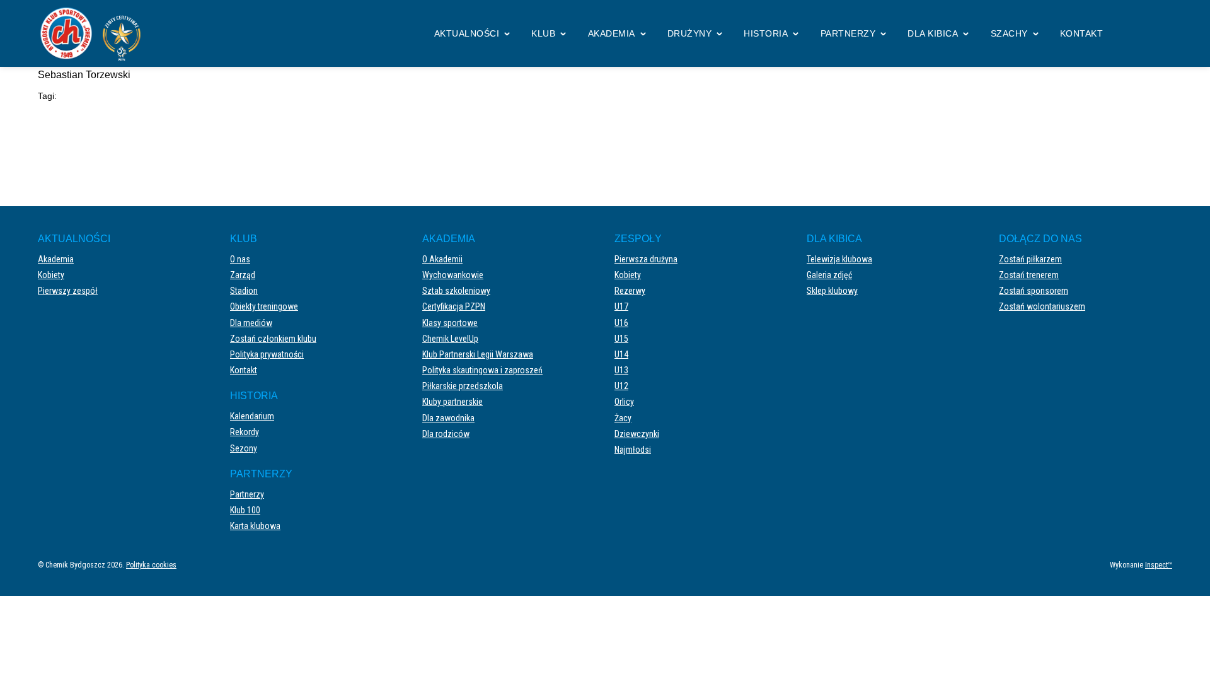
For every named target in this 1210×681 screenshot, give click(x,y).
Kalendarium (252, 416)
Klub (543, 33)
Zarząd (242, 275)
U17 (621, 306)
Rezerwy (629, 291)
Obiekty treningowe (264, 306)
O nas (240, 259)
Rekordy (244, 432)
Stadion (244, 291)
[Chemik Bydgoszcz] (94, 33)
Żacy (622, 418)
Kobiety (51, 275)
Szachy (1009, 33)
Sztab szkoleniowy (456, 291)
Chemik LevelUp (450, 339)
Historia (766, 33)
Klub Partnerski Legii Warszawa (477, 354)
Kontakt (1081, 33)
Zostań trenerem (1029, 275)
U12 (621, 386)
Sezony (243, 448)
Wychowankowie (452, 275)
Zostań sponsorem (1033, 291)
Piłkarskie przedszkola (462, 386)
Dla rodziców (446, 434)
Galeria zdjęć (829, 275)
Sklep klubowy (832, 291)
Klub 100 (245, 510)
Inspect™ (1158, 565)
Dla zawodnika (448, 418)
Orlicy (624, 402)
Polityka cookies (151, 565)
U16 (621, 323)
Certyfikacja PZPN (453, 306)
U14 (621, 354)
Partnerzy (848, 33)
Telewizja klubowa (839, 259)
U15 (621, 339)
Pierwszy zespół (68, 291)
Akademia (611, 33)
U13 (621, 370)
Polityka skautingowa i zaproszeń (482, 370)
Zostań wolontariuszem (1042, 306)
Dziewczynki (636, 434)
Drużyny (689, 33)
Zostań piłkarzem (1030, 259)
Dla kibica (933, 33)
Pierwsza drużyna (645, 259)
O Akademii (442, 259)
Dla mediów (251, 323)
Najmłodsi (632, 450)
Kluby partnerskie (452, 402)
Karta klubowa (255, 526)
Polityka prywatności (267, 354)
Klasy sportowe (450, 323)
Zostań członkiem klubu (273, 339)
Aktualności (467, 33)
